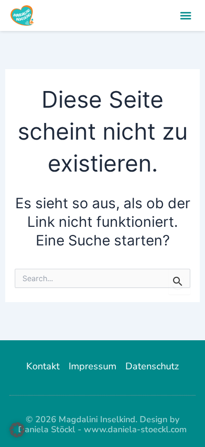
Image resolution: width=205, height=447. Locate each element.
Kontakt (43, 366)
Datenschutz (152, 366)
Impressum (92, 366)
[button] (186, 16)
